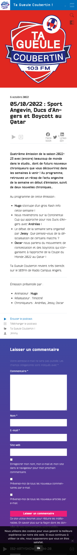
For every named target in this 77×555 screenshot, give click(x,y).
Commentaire (19, 371)
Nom (13, 415)
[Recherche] (72, 15)
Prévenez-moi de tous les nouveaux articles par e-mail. (38, 501)
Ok (38, 548)
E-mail (15, 430)
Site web (15, 445)
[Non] (72, 541)
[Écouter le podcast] (13, 136)
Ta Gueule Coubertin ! (22, 328)
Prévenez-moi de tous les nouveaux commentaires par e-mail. (37, 485)
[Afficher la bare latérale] (72, 22)
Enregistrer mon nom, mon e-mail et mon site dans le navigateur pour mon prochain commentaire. (37, 468)
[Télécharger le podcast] (20, 136)
